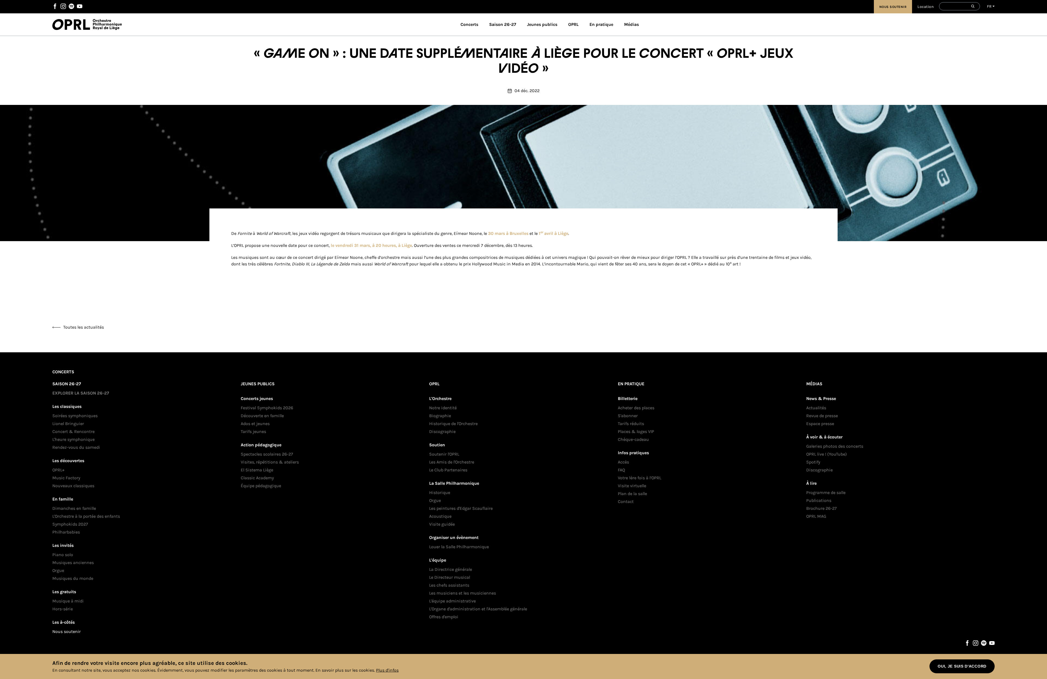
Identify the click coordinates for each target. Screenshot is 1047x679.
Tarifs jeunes (253, 431)
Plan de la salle (632, 493)
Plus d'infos (387, 670)
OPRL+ (58, 469)
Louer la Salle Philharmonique (459, 546)
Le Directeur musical (449, 577)
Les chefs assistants (449, 585)
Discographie (442, 431)
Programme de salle (826, 492)
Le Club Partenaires (448, 469)
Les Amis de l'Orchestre (451, 462)
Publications (818, 500)
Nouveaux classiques (73, 485)
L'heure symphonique (73, 439)
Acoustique (440, 516)
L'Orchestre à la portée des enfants (86, 516)
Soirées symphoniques (75, 415)
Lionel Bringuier (68, 423)
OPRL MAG (816, 516)
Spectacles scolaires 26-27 (267, 454)
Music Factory (66, 477)
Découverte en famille (262, 415)
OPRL (72, 24)
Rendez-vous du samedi (76, 447)
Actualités (816, 407)
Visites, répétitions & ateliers (270, 462)
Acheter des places (636, 407)
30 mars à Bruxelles (508, 233)
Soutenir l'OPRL (444, 454)
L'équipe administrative (452, 601)
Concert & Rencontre (73, 431)
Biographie (440, 415)
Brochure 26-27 (821, 508)
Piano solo (62, 554)
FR (989, 6)
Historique (439, 492)
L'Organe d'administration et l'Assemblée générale (478, 608)
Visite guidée (442, 524)
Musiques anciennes (73, 562)
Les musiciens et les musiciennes (462, 593)
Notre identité (443, 407)
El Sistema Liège (257, 469)
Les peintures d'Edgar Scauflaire (461, 508)
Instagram (63, 6)
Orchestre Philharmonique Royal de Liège (107, 24)
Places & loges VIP (636, 431)
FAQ (621, 469)
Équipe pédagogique (261, 485)
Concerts (469, 24)
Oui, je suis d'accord (962, 666)
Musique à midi (68, 601)
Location (925, 6)
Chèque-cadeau (633, 439)
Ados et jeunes (255, 423)
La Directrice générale (450, 569)
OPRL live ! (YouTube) (826, 454)
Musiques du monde (72, 578)
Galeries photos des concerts (834, 446)
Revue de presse (822, 415)
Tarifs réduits (631, 423)
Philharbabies (66, 532)
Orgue (58, 570)
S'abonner (628, 415)
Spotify (71, 6)
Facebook (55, 6)
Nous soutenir (893, 7)
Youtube (79, 6)
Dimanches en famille (74, 508)
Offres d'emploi (443, 616)
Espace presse (820, 423)
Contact (626, 501)
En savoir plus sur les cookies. (345, 670)
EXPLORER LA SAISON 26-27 (80, 393)
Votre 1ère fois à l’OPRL (639, 477)
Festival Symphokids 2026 (267, 407)
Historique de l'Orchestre (453, 423)
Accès (623, 462)
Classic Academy (257, 477)
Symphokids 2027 (70, 524)
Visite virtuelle (632, 485)
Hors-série (62, 608)
